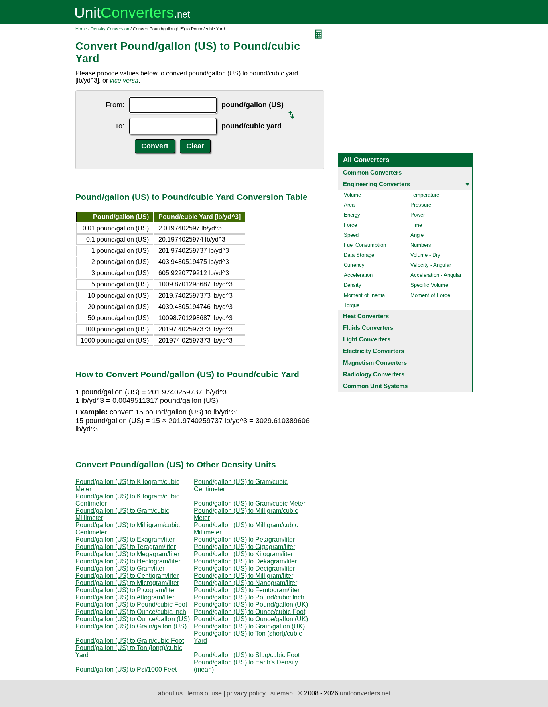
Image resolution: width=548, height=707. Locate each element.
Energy (352, 215)
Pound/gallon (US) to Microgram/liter (127, 582)
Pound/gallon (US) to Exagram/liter (125, 539)
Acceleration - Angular (435, 275)
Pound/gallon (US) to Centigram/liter (127, 575)
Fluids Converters (368, 327)
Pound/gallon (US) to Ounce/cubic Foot (249, 611)
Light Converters (366, 339)
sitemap (281, 693)
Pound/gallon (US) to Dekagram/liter (245, 561)
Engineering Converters (376, 184)
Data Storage (359, 255)
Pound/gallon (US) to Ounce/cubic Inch (130, 611)
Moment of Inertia (364, 295)
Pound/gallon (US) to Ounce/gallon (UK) (251, 619)
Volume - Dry (425, 255)
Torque (351, 305)
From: (115, 105)
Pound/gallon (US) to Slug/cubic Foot (247, 655)
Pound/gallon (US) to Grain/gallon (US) (131, 626)
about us (170, 693)
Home (81, 28)
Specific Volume (429, 285)
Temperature (424, 195)
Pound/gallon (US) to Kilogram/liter (243, 554)
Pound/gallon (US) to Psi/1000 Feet (126, 669)
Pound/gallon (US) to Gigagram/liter (244, 546)
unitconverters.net (365, 693)
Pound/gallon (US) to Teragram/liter (125, 546)
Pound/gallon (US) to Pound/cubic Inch (249, 597)
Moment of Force (430, 295)
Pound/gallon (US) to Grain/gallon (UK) (249, 626)
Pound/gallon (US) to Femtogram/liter (247, 590)
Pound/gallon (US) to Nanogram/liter (245, 582)
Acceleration (358, 275)
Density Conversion (110, 28)
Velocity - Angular (430, 265)
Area (349, 205)
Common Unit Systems (375, 385)
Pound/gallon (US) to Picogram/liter (125, 590)
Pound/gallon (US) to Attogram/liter (124, 597)
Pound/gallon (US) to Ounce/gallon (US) (132, 619)
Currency (354, 265)
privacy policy (246, 693)
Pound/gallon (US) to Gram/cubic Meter (249, 503)
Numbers (420, 245)
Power (417, 215)
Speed (351, 235)
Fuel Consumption (365, 245)
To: (119, 126)
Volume (352, 195)
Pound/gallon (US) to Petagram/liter (244, 539)
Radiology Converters (373, 374)
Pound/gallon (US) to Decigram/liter (244, 568)
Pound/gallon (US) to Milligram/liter (243, 575)
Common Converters (372, 172)
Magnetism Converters (375, 362)
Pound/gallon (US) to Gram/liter (119, 568)
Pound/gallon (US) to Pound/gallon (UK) (251, 604)
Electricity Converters (373, 350)
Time (416, 225)
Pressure (420, 205)
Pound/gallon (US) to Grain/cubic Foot (129, 640)
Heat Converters (366, 316)
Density (352, 285)
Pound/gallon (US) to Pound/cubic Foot (131, 604)
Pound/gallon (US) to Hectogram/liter (127, 561)
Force (350, 225)
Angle (417, 235)
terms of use (204, 693)
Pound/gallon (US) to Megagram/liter (127, 554)
